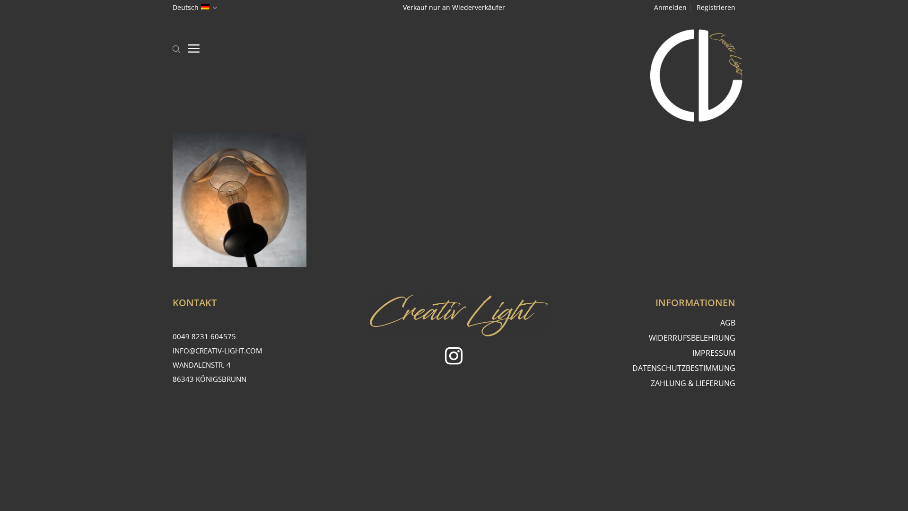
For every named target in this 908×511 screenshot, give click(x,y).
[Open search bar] (176, 48)
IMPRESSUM (713, 353)
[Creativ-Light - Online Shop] (454, 75)
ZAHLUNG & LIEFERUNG (693, 383)
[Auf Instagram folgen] (454, 357)
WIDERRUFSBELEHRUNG (692, 338)
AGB (727, 322)
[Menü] (194, 48)
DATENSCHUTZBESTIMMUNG (683, 368)
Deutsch (186, 7)
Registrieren (716, 7)
